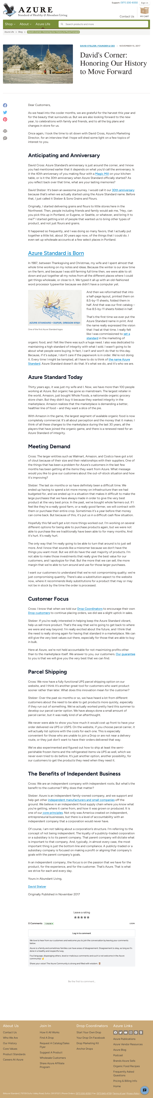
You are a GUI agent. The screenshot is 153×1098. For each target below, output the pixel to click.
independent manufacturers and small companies (81, 800)
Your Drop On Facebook (90, 1037)
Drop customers (39, 613)
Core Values (10, 1048)
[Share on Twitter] (5, 112)
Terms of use (119, 1093)
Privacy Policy (133, 1093)
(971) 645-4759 (104, 1093)
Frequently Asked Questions (123, 1073)
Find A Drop (47, 1037)
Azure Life (9, 32)
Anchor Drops (84, 1048)
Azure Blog (119, 1049)
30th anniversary (123, 190)
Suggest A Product (51, 1052)
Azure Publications (124, 1039)
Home (117, 1086)
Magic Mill (102, 173)
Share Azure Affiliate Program (52, 1065)
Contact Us (127, 16)
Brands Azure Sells (124, 1060)
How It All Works (49, 1032)
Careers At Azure (13, 1059)
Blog (20, 32)
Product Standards (14, 1054)
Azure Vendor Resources (128, 1044)
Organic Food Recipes (126, 1066)
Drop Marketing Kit (87, 1043)
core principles (52, 812)
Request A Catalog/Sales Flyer (54, 1045)
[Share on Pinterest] (5, 119)
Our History (10, 1043)
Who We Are (10, 1037)
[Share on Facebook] (5, 106)
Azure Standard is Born (56, 253)
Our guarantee (125, 654)
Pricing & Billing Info (125, 1081)
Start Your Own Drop (88, 1032)
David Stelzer (37, 886)
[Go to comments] (8, 137)
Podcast (118, 1055)
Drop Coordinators (89, 608)
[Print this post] (8, 130)
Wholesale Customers (53, 1057)
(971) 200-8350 (129, 2)
